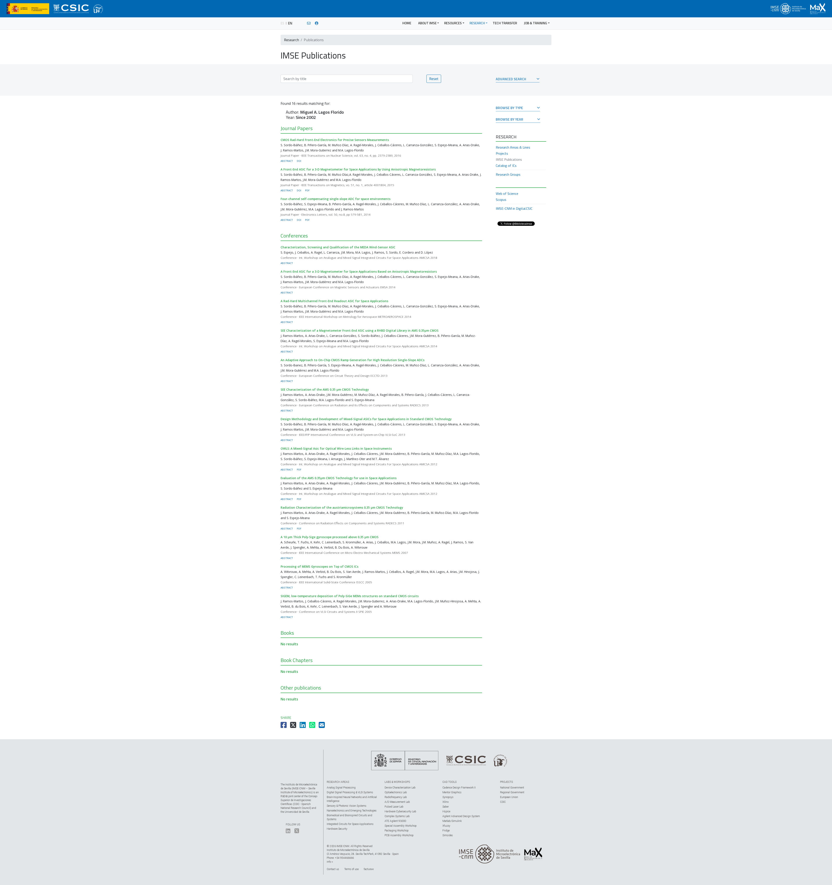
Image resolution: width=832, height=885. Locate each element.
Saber (445, 806)
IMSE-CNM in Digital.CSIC (514, 208)
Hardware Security (337, 828)
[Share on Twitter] (293, 726)
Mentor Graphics (452, 792)
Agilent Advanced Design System (461, 816)
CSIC (503, 801)
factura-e (369, 869)
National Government (512, 787)
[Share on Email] (322, 726)
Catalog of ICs (506, 165)
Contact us (333, 869)
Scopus (501, 199)
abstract (287, 160)
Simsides (447, 835)
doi (299, 160)
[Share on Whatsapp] (312, 726)
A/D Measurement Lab (397, 801)
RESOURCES (453, 23)
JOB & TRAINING (535, 23)
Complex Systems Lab (397, 816)
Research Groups (508, 174)
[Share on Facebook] (284, 726)
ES (282, 23)
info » (330, 861)
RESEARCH (477, 23)
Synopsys (447, 797)
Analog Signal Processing (341, 787)
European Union (509, 797)
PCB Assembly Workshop (399, 835)
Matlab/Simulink (452, 821)
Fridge (446, 830)
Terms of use (351, 869)
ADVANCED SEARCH (511, 79)
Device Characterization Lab (400, 787)
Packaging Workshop (397, 830)
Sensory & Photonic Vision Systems (346, 805)
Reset (433, 78)
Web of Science (507, 193)
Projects (502, 153)
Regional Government (512, 792)
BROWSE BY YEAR (509, 119)
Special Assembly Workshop (401, 825)
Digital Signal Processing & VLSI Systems (350, 792)
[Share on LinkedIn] (303, 726)
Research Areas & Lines (513, 147)
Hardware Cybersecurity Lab (400, 811)
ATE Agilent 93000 (395, 821)
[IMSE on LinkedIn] (288, 831)
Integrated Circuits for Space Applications (350, 824)
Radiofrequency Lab (396, 797)
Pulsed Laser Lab (394, 806)
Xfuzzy (446, 825)
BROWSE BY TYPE (509, 108)
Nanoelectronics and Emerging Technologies (352, 810)
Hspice (446, 811)
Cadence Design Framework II (459, 787)
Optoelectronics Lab (396, 792)
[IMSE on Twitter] (296, 831)
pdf (307, 190)
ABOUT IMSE (427, 23)
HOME (406, 23)
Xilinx (445, 801)
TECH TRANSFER (505, 23)
